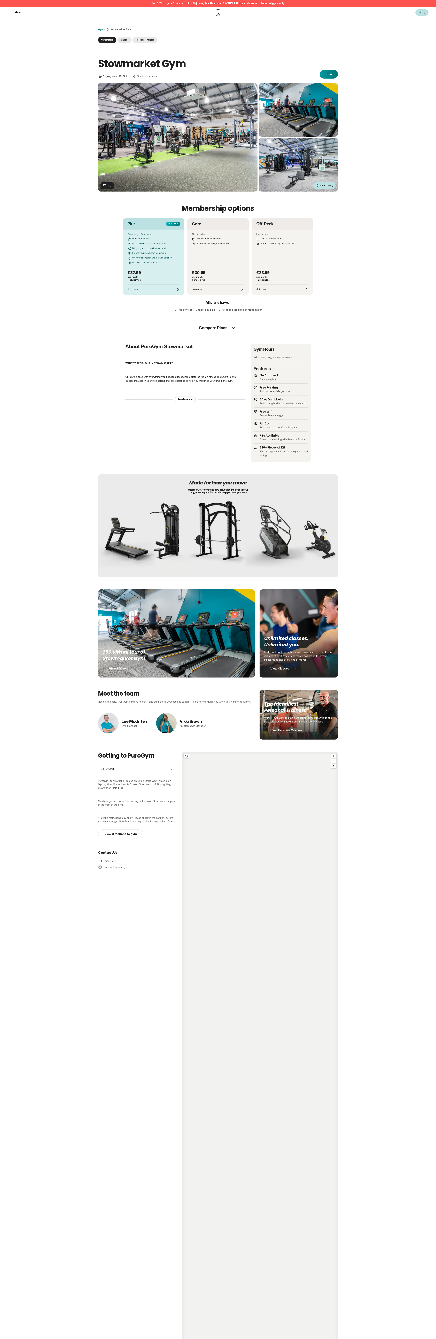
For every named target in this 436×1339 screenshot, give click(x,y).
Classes (124, 40)
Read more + (185, 399)
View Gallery (326, 185)
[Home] (218, 12)
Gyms (101, 29)
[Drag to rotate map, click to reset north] (333, 765)
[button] (260, 1086)
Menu (18, 12)
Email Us (108, 861)
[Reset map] (186, 756)
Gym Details (107, 40)
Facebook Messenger (116, 867)
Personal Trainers (145, 40)
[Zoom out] (333, 760)
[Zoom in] (333, 756)
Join (329, 74)
